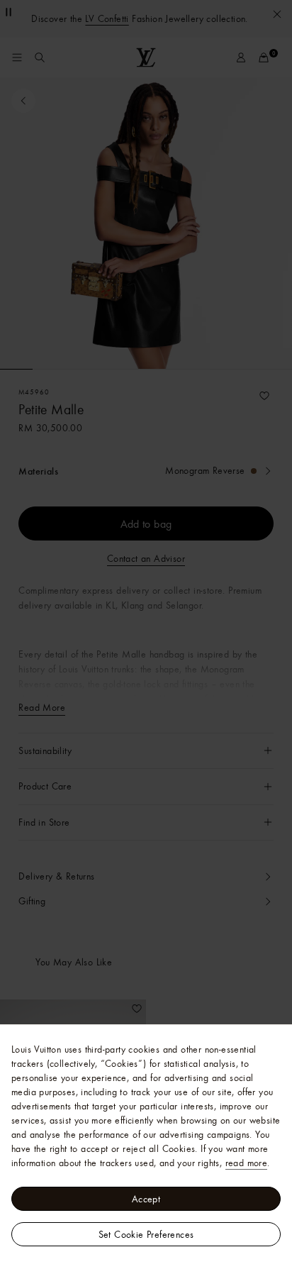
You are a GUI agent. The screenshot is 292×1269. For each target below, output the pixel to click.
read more (246, 1162)
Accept (146, 1198)
